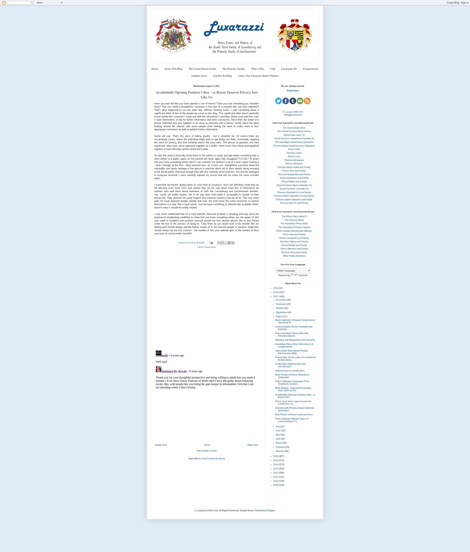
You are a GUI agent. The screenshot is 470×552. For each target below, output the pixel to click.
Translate (303, 275)
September (281, 312)
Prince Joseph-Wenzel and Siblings (294, 231)
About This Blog (173, 69)
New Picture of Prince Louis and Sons (294, 414)
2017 (276, 296)
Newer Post (161, 445)
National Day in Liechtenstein (290, 371)
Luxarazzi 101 (289, 69)
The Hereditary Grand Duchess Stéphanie (294, 146)
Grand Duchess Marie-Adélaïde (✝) (294, 185)
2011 (276, 477)
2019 (276, 288)
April (278, 439)
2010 (276, 481)
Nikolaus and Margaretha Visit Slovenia (295, 340)
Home (154, 69)
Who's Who (257, 69)
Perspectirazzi (310, 69)
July (278, 426)
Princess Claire (294, 153)
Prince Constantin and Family (294, 238)
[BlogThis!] (222, 243)
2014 (276, 464)
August (279, 316)
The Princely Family (233, 69)
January (280, 451)
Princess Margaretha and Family (294, 174)
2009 (276, 485)
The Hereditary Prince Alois (294, 224)
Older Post (252, 445)
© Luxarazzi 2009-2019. (292, 112)
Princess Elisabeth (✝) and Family (294, 192)
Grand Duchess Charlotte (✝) (294, 189)
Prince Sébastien (294, 164)
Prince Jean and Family (294, 171)
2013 (276, 469)
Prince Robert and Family (294, 182)
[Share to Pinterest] (233, 243)
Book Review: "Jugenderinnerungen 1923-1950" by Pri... (293, 389)
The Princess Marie (294, 220)
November (281, 304)
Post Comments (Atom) (213, 459)
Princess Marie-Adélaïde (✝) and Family (294, 196)
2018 (276, 292)
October (280, 308)
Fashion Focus (199, 76)
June (278, 430)
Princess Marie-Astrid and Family (294, 167)
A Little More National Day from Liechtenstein (290, 365)
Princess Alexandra (294, 160)
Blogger (271, 510)
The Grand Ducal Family (202, 69)
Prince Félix (294, 149)
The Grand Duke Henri (294, 128)
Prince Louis (294, 156)
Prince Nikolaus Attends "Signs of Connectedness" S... (291, 420)
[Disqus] (206, 300)
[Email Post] (211, 243)
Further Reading (222, 76)
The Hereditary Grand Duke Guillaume (294, 142)
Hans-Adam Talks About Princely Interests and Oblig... (291, 352)
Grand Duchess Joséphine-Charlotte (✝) (294, 138)
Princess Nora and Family (294, 252)
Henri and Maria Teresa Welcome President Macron (292, 334)
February (280, 447)
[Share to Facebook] (229, 243)
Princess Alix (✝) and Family (294, 203)
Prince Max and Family (294, 234)
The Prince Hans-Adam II (294, 216)
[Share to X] (226, 243)
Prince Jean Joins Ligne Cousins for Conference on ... (293, 402)
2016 (276, 456)
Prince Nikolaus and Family (294, 249)
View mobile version (206, 451)
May (278, 435)
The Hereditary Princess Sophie (294, 227)
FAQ (272, 69)
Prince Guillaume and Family (294, 178)
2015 (276, 460)
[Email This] (219, 243)
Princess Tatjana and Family (294, 242)
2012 (276, 473)
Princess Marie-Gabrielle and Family (294, 199)
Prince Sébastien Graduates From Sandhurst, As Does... (292, 382)
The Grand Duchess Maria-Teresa (294, 131)
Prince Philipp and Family (294, 245)
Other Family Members (294, 256)
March (279, 443)
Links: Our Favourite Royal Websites (258, 76)
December (281, 300)
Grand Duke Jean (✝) (294, 135)
